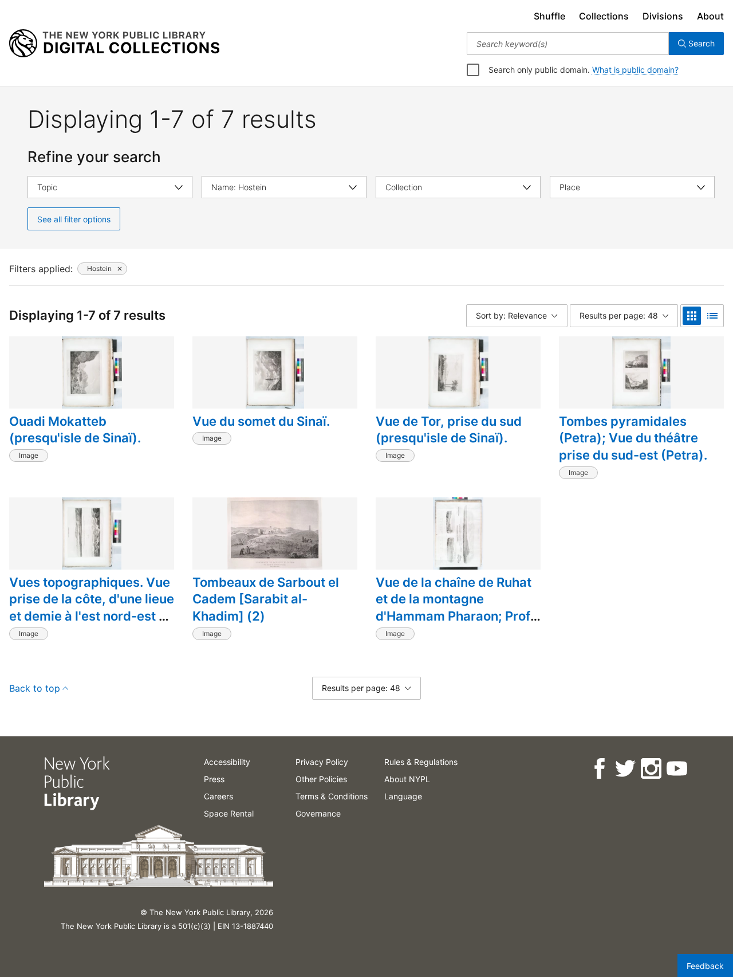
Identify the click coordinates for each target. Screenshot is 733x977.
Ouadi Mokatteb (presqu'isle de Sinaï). (75, 430)
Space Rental (229, 813)
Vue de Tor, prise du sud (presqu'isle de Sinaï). (449, 430)
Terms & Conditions (331, 796)
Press (214, 779)
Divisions (663, 16)
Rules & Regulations (421, 762)
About (710, 16)
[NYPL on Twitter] (624, 769)
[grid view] (692, 316)
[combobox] (568, 43)
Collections (604, 16)
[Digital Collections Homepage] (114, 43)
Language (403, 796)
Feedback (705, 966)
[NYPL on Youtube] (676, 769)
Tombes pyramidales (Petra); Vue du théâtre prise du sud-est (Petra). (633, 438)
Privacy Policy (321, 762)
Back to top (34, 688)
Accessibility (227, 762)
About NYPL (407, 779)
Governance (318, 813)
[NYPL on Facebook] (599, 769)
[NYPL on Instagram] (650, 769)
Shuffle (549, 16)
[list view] (712, 316)
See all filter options (74, 219)
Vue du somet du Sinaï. (261, 421)
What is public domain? (635, 69)
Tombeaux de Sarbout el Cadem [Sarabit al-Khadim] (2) (265, 599)
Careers (218, 796)
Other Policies (321, 779)
